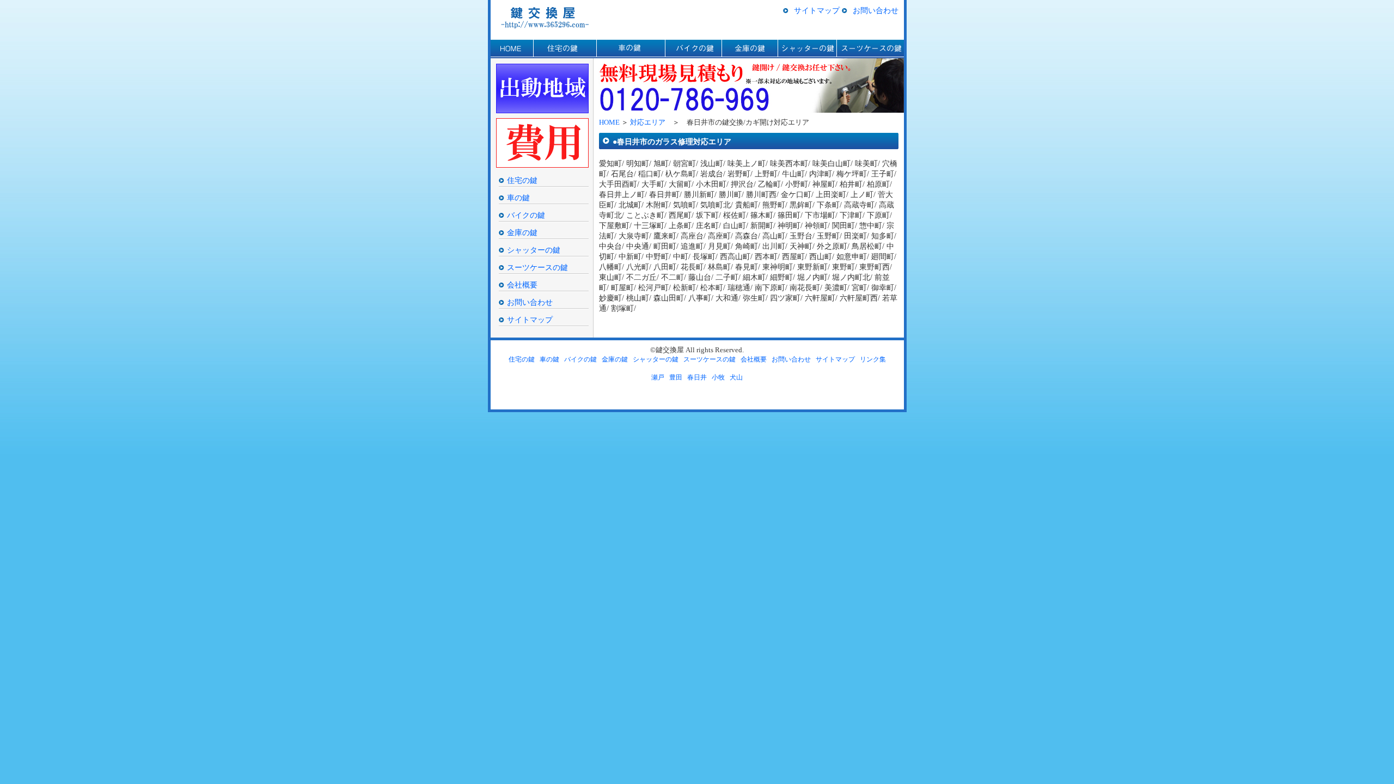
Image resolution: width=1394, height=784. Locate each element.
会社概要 (522, 284)
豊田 (675, 377)
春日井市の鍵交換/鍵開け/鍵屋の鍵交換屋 (548, 17)
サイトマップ (817, 10)
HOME (512, 49)
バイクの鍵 (693, 49)
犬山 (736, 377)
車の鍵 (630, 49)
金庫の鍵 (750, 49)
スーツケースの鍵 (870, 49)
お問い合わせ (875, 10)
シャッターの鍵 (807, 49)
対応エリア (647, 122)
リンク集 (873, 359)
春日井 (697, 377)
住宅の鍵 (564, 49)
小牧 (718, 377)
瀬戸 (657, 377)
